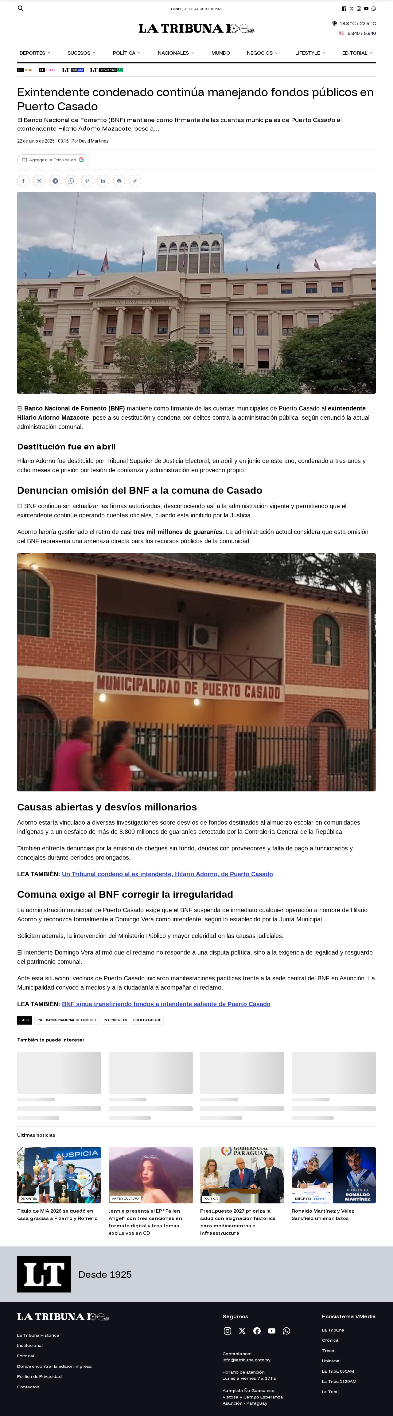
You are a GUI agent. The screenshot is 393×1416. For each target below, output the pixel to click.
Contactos (28, 1387)
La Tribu (330, 1391)
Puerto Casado (147, 1020)
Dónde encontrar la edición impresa (54, 1366)
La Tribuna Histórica (38, 1335)
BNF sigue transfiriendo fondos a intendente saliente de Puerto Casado (166, 1004)
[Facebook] (257, 1331)
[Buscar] (21, 8)
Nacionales (176, 52)
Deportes (35, 52)
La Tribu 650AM (338, 1371)
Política (127, 52)
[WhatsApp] (286, 1331)
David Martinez (94, 141)
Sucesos (82, 52)
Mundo (221, 53)
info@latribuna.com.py (246, 1360)
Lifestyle (310, 52)
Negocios (262, 52)
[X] (242, 1331)
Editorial (357, 52)
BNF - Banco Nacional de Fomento (67, 1020)
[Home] (196, 28)
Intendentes (115, 1020)
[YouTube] (272, 1331)
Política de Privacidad (39, 1376)
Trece (328, 1350)
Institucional (30, 1345)
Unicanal (331, 1360)
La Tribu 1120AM (339, 1381)
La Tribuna (333, 1330)
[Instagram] (227, 1331)
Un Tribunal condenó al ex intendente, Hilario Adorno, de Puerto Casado (167, 874)
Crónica (330, 1340)
